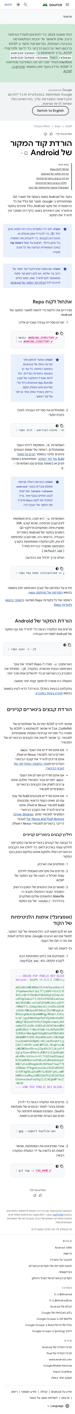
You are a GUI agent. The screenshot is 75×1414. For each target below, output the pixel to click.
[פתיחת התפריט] (67, 4)
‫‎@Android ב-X (63, 1294)
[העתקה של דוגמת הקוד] (61, 333)
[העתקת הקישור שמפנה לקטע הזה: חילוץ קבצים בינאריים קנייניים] (19, 835)
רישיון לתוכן (59, 1214)
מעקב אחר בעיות (61, 1378)
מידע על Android (61, 1391)
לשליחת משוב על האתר (43, 1397)
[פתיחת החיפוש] (25, 4)
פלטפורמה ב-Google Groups (54, 1319)
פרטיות (65, 1397)
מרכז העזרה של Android (57, 1347)
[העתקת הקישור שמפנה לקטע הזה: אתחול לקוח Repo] (29, 302)
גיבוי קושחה (65, 1272)
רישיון (15, 1391)
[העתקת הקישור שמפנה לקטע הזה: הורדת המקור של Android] (11, 621)
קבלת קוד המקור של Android (28, 282)
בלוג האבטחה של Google (56, 1312)
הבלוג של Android (61, 1306)
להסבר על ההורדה (61, 1260)
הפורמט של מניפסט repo (46, 593)
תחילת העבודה (42, 126)
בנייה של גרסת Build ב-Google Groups (48, 1325)
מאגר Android (63, 1247)
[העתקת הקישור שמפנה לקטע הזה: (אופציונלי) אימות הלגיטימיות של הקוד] (49, 923)
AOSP (68, 126)
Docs (57, 126)
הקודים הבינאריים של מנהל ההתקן (52, 1278)
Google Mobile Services (57, 1365)
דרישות (67, 1253)
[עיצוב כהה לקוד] (57, 333)
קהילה (43, 1391)
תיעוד (67, 16)
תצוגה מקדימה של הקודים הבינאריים (50, 1266)
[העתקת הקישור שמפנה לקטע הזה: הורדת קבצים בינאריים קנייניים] (68, 716)
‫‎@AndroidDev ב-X (60, 1300)
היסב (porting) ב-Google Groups (52, 1331)
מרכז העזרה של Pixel (59, 1353)
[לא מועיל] (45, 134)
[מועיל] (51, 134)
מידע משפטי (28, 1391)
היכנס (8, 4)
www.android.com (60, 1359)
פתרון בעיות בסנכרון (49, 693)
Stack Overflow (62, 1371)
